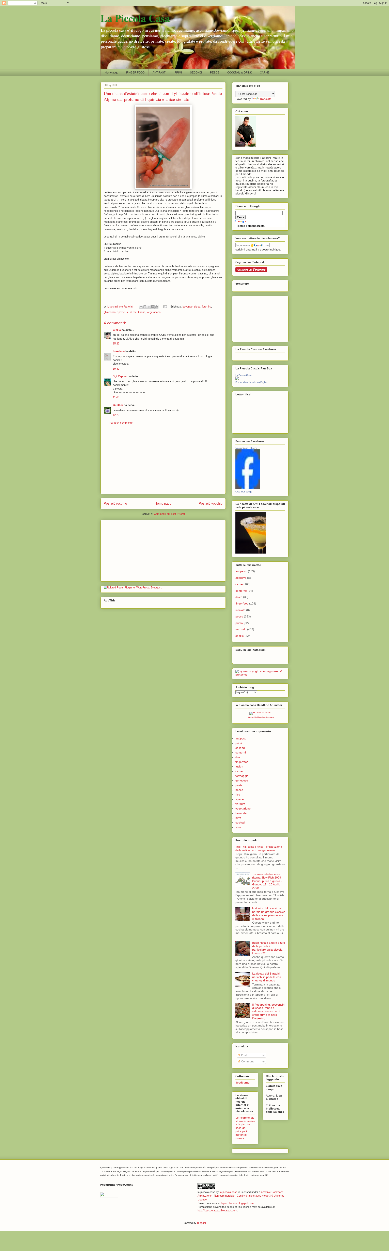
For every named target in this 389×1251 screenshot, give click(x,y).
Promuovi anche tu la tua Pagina (251, 382)
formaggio (241, 775)
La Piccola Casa (135, 18)
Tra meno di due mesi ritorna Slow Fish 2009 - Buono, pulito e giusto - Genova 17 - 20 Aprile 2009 (267, 880)
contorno (241, 590)
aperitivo (240, 577)
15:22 (116, 343)
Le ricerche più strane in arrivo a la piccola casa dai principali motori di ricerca (245, 1128)
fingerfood (241, 603)
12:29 (116, 415)
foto (204, 306)
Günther (118, 405)
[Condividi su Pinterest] (156, 307)
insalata (240, 610)
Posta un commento (121, 422)
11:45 (116, 397)
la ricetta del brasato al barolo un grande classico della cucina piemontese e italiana (268, 913)
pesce (239, 616)
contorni (240, 752)
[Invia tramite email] (141, 307)
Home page (111, 72)
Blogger (201, 1222)
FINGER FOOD (135, 72)
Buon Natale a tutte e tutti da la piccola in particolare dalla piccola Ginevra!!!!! (268, 947)
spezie (121, 312)
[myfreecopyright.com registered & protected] (260, 674)
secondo (240, 629)
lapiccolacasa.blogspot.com (237, 1203)
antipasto (241, 571)
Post (243, 1055)
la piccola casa (228, 1192)
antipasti (240, 738)
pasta (239, 785)
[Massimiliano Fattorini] (247, 488)
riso (237, 794)
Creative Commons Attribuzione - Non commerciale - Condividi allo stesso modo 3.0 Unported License (241, 1196)
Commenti (247, 1061)
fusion (239, 766)
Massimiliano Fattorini (245, 448)
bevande (187, 306)
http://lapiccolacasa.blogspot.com (217, 1210)
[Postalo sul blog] (145, 307)
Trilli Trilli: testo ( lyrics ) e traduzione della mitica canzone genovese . (258, 848)
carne (239, 584)
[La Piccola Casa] (237, 378)
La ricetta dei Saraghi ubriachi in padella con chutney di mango (266, 977)
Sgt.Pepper (120, 376)
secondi (240, 747)
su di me (131, 312)
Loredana (119, 351)
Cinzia (117, 329)
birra (238, 817)
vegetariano (153, 312)
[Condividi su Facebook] (153, 307)
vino (238, 827)
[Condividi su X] (149, 307)
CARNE (264, 72)
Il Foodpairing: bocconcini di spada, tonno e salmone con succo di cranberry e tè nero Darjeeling (268, 1011)
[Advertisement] (163, 462)
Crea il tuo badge (243, 491)
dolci (238, 757)
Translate (265, 98)
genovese (241, 780)
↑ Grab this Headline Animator (260, 717)
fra (209, 306)
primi (238, 743)
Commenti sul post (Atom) (169, 513)
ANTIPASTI (159, 72)
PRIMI (178, 72)
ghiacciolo (109, 312)
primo (239, 623)
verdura (240, 803)
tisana (141, 312)
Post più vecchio (210, 503)
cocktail (240, 822)
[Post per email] (165, 306)
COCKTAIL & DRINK (239, 72)
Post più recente (115, 503)
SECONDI (196, 72)
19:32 (116, 368)
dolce (197, 306)
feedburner (242, 1082)
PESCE (214, 72)
